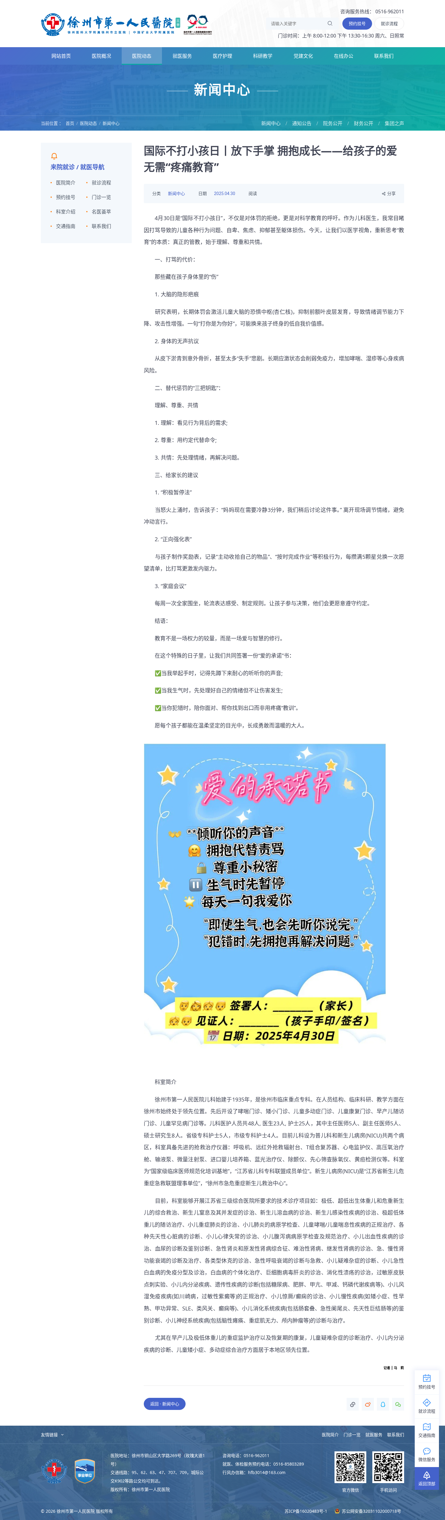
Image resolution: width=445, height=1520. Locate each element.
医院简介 (65, 182)
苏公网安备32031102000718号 (371, 1511)
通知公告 (302, 123)
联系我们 (384, 56)
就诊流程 (101, 182)
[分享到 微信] (398, 1404)
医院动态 (141, 56)
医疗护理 (222, 56)
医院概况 (101, 56)
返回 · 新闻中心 (164, 1404)
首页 (70, 123)
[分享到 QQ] (383, 1404)
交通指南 (65, 226)
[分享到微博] (368, 1404)
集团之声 (394, 123)
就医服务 (182, 56)
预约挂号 (65, 197)
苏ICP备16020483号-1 (306, 1511)
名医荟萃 (101, 211)
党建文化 (303, 56)
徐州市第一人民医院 (126, 24)
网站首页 (61, 56)
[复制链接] (353, 1404)
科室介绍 (65, 211)
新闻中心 (111, 123)
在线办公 (343, 56)
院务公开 (332, 123)
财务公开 (363, 123)
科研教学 (262, 56)
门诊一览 (101, 197)
